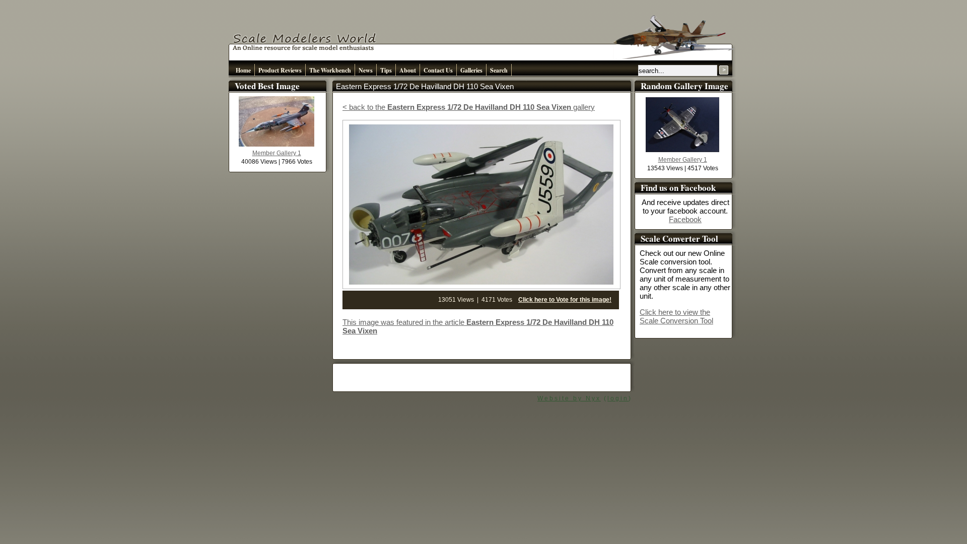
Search (499, 70)
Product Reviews (280, 70)
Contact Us (438, 70)
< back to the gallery (468, 107)
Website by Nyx (569, 398)
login (618, 398)
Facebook (685, 219)
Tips (386, 70)
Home (243, 70)
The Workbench (330, 70)
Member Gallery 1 (276, 153)
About (407, 70)
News (366, 70)
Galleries (471, 70)
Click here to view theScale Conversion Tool (676, 316)
